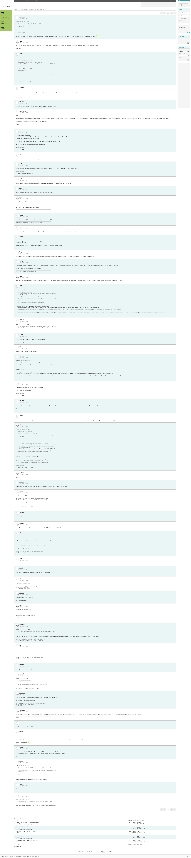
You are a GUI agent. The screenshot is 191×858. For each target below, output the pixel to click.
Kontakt (29, 856)
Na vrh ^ (188, 856)
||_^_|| (21, 722)
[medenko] (17, 473)
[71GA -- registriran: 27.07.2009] (17, 155)
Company (21, 747)
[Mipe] (17, 42)
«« (161, 13)
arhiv (3, 13)
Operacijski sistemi (28, 824)
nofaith (17, 832)
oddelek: (87, 851)
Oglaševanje (24, 856)
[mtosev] (17, 425)
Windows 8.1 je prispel (22, 827)
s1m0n (17, 21)
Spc (20, 197)
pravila (3, 28)
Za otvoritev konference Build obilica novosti (27, 822)
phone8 (138, 827)
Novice (2, 12)
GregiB (21, 215)
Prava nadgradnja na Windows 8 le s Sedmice (27, 836)
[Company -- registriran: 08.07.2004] (17, 748)
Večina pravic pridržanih (10, 856)
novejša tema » (110, 851)
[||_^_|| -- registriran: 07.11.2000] (17, 723)
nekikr (21, 164)
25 (34, 831)
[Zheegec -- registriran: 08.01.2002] (17, 88)
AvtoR (21, 568)
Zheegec (21, 87)
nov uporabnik (182, 27)
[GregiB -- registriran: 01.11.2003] (17, 216)
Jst (20, 532)
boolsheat (139, 822)
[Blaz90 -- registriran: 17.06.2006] (17, 416)
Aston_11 (21, 512)
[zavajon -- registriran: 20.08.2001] (17, 795)
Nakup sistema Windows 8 (21, 600)
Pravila (2, 856)
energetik (21, 319)
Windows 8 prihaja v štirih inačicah (25, 840)
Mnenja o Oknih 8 (20, 831)
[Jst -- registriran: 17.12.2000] (17, 533)
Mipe (20, 41)
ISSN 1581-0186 (35, 856)
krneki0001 (22, 624)
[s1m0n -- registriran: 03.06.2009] (17, 54)
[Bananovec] (17, 693)
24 (33, 831)
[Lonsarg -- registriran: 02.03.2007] (17, 356)
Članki (2, 21)
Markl (138, 831)
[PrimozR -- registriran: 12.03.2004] (17, 674)
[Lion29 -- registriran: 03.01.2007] (17, 261)
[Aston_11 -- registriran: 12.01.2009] (17, 513)
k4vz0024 (21, 102)
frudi (20, 285)
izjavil (28, 21)
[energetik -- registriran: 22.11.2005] (17, 320)
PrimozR (21, 674)
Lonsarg (21, 356)
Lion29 (21, 261)
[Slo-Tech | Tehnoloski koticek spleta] (7, 6)
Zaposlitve (3, 23)
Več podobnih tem (17, 846)
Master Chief (22, 111)
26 (36, 831)
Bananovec (22, 693)
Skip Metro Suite (40, 420)
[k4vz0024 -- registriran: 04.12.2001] (17, 102)
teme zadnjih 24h (5, 18)
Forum (2, 15)
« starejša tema (80, 851)
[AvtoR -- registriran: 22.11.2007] (17, 568)
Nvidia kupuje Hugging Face (24, 0)
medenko (21, 472)
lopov (138, 836)
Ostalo (2, 27)
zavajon (21, 795)
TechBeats (22, 710)
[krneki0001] (17, 625)
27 (37, 831)
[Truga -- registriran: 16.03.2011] (17, 188)
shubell (21, 179)
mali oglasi (4, 17)
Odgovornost (18, 856)
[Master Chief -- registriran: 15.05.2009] (17, 111)
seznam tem (181, 39)
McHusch (18, 837)
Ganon (21, 131)
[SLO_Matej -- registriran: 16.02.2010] (17, 17)
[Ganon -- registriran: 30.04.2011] (17, 131)
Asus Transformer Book (82, 36)
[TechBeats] (17, 711)
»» (174, 13)
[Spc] (17, 198)
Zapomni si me (183, 18)
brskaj (3, 24)
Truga (20, 188)
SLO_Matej (22, 17)
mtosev (17, 360)
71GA (20, 154)
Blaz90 (21, 415)
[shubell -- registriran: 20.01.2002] (17, 179)
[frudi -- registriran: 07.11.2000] (17, 286)
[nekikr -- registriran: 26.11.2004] (17, 164)
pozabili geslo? (182, 28)
